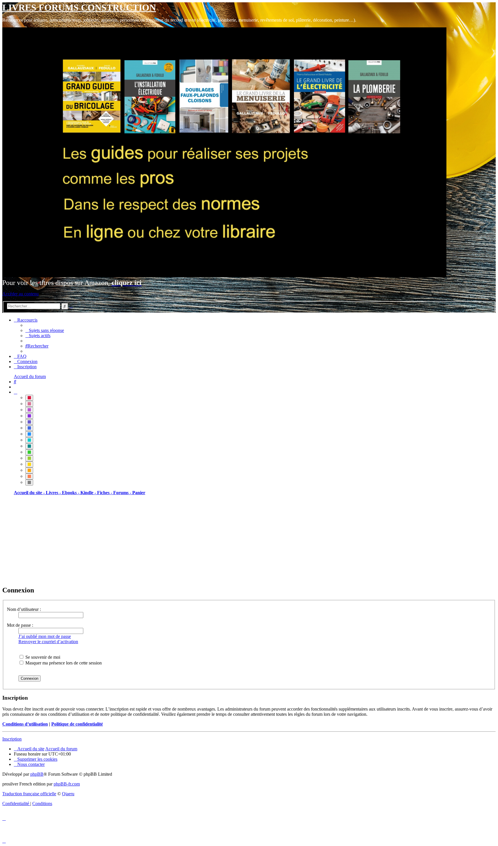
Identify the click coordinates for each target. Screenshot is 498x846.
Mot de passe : (20, 625)
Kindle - (88, 492)
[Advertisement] (175, 540)
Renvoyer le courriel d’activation (48, 641)
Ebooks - (71, 492)
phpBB (37, 774)
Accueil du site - (30, 492)
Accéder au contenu (20, 293)
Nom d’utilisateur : (24, 609)
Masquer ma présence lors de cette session (63, 662)
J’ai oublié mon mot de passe (44, 636)
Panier (138, 492)
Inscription (12, 739)
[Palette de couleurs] (15, 392)
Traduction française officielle (29, 793)
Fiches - (105, 492)
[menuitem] (44, 330)
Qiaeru (68, 793)
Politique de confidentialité (77, 724)
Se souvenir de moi (42, 657)
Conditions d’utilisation (25, 724)
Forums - (122, 492)
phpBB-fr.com (67, 783)
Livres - (54, 492)
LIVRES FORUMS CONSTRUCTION (79, 7)
